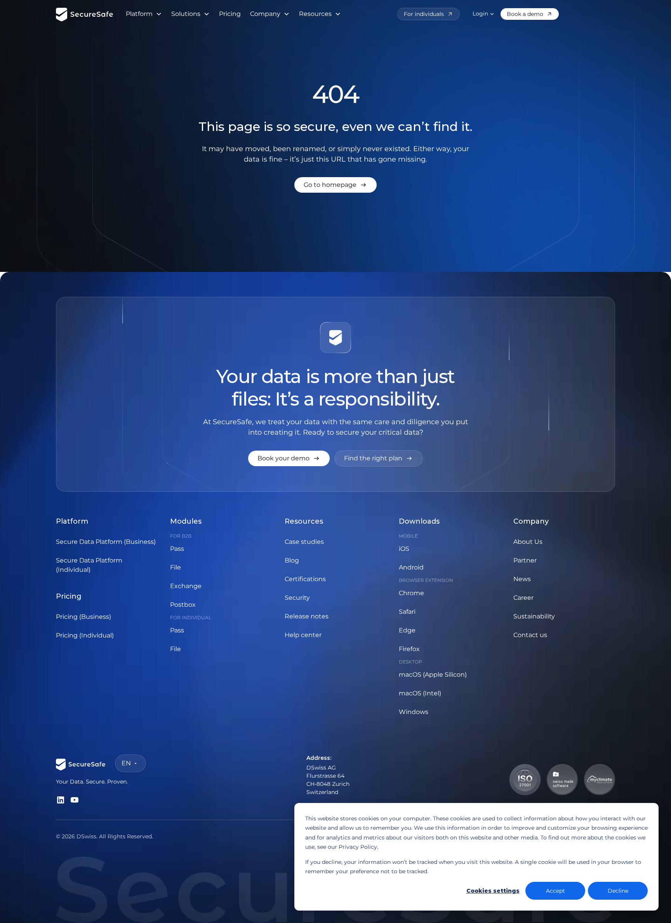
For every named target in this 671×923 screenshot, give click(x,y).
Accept (555, 890)
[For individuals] (428, 14)
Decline (618, 890)
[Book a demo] (530, 14)
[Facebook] (60, 800)
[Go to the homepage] (81, 763)
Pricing (230, 13)
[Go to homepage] (335, 185)
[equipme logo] (84, 14)
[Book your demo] (289, 458)
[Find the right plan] (378, 458)
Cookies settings (493, 890)
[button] (144, 14)
